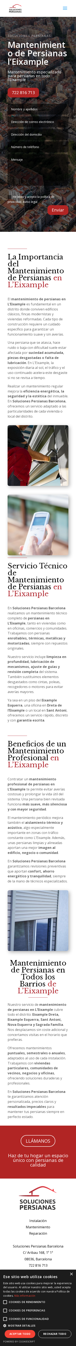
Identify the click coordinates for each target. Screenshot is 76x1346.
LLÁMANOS (38, 1141)
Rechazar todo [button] (54, 1334)
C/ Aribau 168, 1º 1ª (38, 1252)
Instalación (38, 1220)
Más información (24, 1295)
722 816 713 (23, 92)
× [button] (71, 1274)
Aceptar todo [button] (20, 1334)
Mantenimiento (38, 1227)
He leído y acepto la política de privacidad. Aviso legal (31, 199)
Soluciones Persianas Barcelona (38, 1246)
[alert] (38, 1308)
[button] (38, 1325)
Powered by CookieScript (19, 1341)
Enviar (58, 210)
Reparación (38, 1233)
